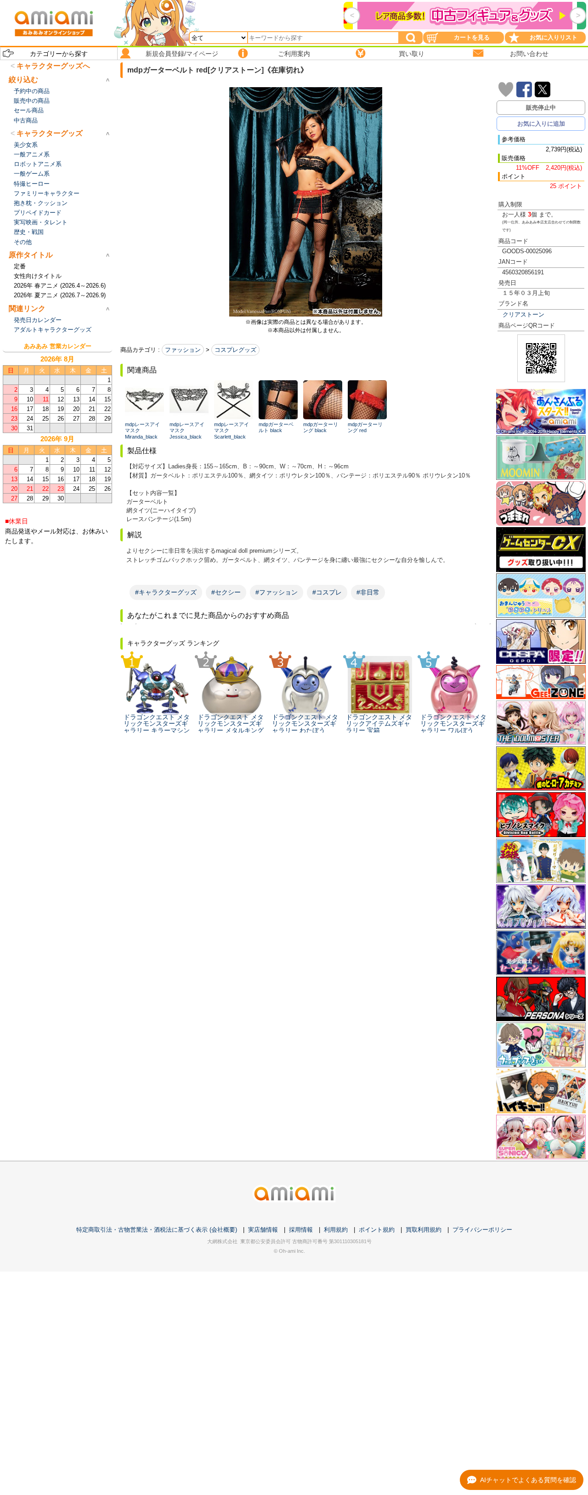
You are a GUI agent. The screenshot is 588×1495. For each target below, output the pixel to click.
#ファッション (276, 592)
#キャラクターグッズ (166, 592)
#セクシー (226, 592)
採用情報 (301, 1229)
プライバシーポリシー (482, 1229)
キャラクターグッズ (50, 133)
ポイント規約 (377, 1229)
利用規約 (336, 1229)
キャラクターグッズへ (53, 66)
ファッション (183, 349)
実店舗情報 (263, 1229)
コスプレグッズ (235, 349)
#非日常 (367, 592)
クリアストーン (523, 314)
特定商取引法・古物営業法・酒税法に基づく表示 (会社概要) (156, 1229)
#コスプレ (327, 592)
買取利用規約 (423, 1229)
